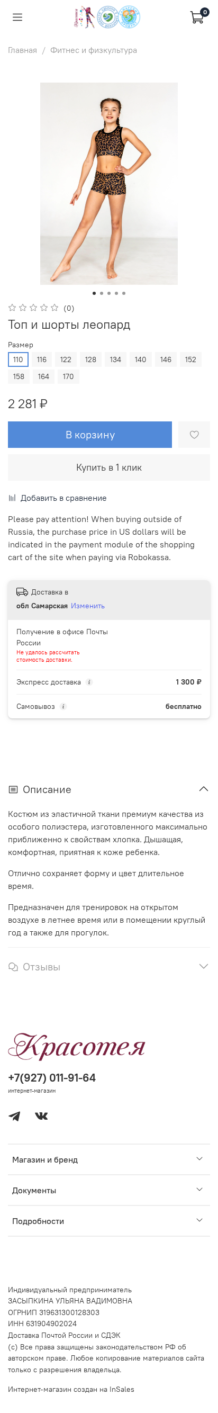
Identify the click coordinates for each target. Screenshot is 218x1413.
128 (90, 359)
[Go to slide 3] (109, 293)
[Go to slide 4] (116, 293)
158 (18, 376)
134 (115, 359)
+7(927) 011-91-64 (52, 1077)
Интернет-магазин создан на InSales (71, 1389)
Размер (20, 344)
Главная (22, 49)
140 (141, 359)
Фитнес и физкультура (93, 49)
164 (43, 376)
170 (68, 376)
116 (42, 359)
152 (190, 359)
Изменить (88, 605)
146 (165, 359)
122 (65, 359)
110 (18, 359)
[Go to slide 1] (94, 293)
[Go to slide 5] (123, 293)
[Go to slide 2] (101, 293)
